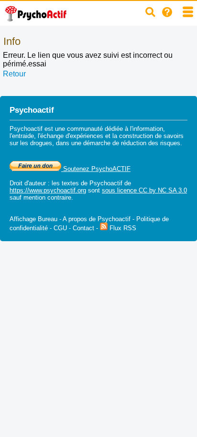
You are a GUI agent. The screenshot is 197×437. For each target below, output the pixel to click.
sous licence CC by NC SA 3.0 (144, 190)
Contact (83, 228)
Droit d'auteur (28, 183)
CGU (60, 228)
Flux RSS (122, 228)
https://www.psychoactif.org (48, 190)
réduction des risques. (151, 143)
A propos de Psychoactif (97, 219)
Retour (14, 74)
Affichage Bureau (33, 219)
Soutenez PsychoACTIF (96, 168)
